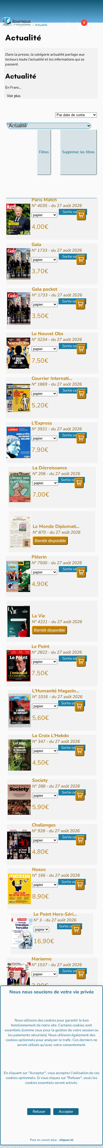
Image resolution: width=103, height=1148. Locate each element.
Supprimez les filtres (78, 152)
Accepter (66, 1112)
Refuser (39, 1112)
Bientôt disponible (50, 540)
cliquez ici (66, 1140)
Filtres (44, 152)
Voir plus (14, 96)
